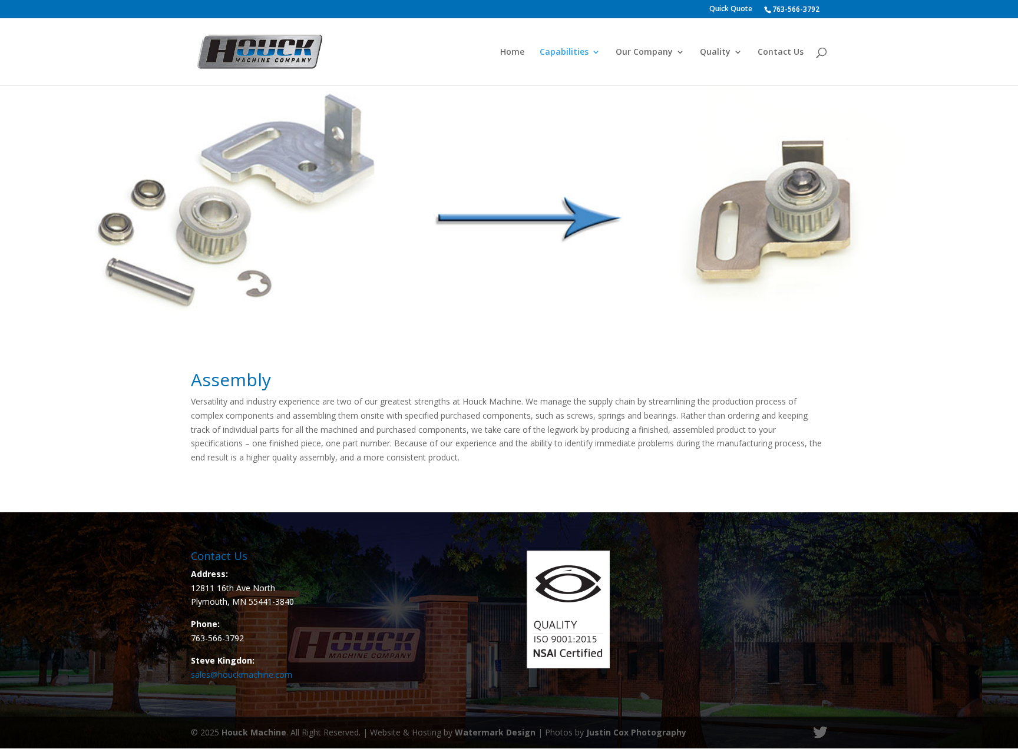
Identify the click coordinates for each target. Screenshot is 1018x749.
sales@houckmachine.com (241, 674)
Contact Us (781, 52)
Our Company (644, 52)
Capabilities (564, 52)
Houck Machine (254, 732)
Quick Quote (730, 9)
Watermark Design (495, 732)
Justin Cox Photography (636, 732)
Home (512, 52)
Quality (715, 52)
